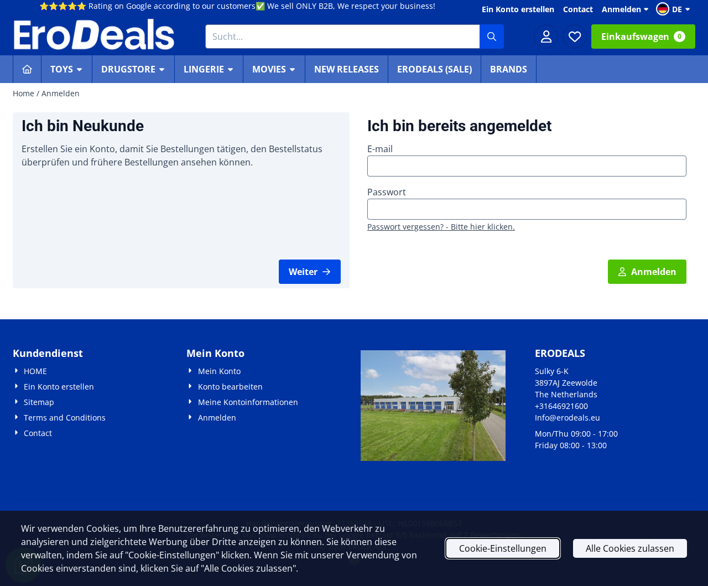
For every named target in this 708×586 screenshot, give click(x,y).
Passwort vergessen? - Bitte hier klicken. (441, 226)
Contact (578, 9)
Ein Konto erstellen (518, 9)
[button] (674, 9)
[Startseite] (27, 69)
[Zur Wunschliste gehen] (575, 36)
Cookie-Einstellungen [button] (502, 548)
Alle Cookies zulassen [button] (630, 548)
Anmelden (621, 9)
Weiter (303, 272)
